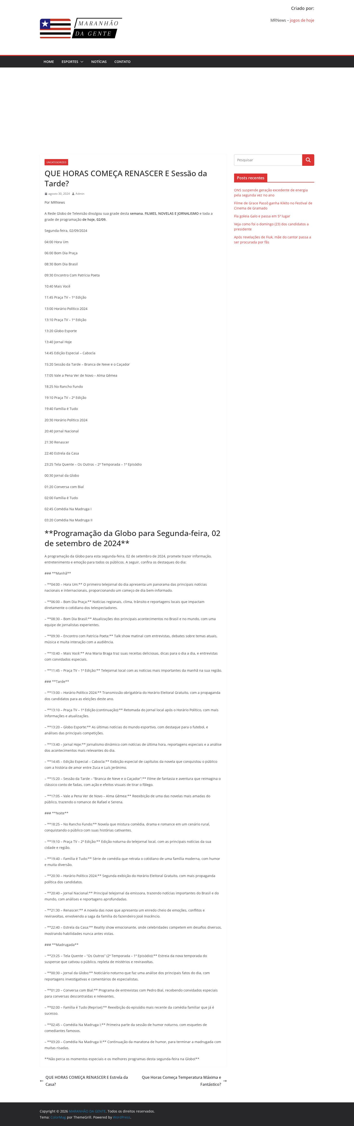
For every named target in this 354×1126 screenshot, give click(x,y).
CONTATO (122, 61)
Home (49, 61)
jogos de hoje (302, 20)
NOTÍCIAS (99, 61)
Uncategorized (56, 162)
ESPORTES (70, 61)
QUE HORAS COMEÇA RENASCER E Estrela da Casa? (87, 1081)
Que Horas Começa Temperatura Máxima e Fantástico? (181, 1081)
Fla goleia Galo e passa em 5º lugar (262, 216)
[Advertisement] (177, 103)
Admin (80, 194)
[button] (81, 61)
